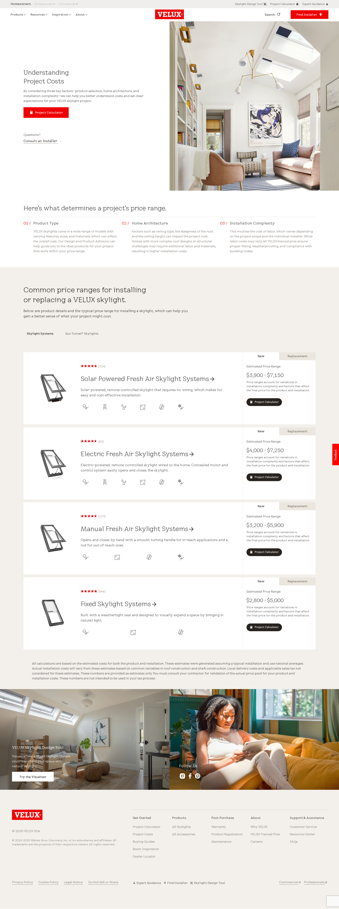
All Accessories (183, 834)
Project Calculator (146, 827)
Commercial (288, 882)
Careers (257, 841)
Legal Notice (73, 882)
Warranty (218, 827)
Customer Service (303, 827)
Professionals (314, 882)
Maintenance (221, 841)
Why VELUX (259, 827)
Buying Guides (144, 841)
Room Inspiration (146, 849)
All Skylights (181, 827)
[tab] (40, 333)
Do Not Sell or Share (103, 882)
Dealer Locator (144, 856)
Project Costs (143, 834)
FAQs (294, 841)
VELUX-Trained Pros (265, 834)
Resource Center (302, 834)
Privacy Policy (22, 882)
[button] (335, 454)
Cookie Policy (48, 882)
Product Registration (227, 834)
